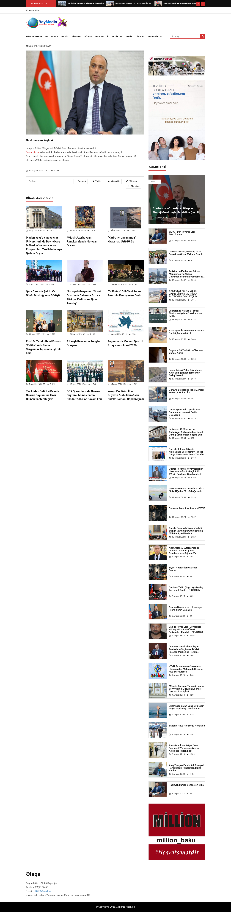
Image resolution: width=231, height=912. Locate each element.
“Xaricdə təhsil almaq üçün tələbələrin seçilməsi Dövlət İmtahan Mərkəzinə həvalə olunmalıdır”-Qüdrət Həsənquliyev (186, 649)
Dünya (88, 36)
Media (64, 36)
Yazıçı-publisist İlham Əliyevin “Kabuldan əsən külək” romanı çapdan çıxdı (126, 395)
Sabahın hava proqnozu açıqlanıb (187, 725)
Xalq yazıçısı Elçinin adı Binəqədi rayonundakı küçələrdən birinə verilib (186, 768)
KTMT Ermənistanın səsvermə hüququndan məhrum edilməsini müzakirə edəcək (186, 669)
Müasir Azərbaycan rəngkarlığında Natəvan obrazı (82, 241)
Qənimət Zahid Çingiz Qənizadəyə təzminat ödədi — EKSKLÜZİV (186, 589)
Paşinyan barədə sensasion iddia (186, 785)
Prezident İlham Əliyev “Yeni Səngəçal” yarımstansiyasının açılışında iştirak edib (184, 748)
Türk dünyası (34, 36)
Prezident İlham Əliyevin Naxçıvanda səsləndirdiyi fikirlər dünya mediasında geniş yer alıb (186, 452)
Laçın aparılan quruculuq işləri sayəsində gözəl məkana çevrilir (186, 253)
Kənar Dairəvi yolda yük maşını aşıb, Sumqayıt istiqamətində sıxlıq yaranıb (185, 373)
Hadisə (99, 36)
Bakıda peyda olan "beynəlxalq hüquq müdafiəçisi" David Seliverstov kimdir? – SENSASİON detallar (187, 630)
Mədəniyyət (155, 36)
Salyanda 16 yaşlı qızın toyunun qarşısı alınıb (186, 351)
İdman (141, 36)
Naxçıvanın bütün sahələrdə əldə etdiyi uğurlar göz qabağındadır (186, 490)
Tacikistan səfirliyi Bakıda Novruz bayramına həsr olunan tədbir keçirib (42, 395)
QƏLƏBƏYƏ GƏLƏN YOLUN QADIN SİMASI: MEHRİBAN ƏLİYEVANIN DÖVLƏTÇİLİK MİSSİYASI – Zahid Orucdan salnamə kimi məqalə (183, 294)
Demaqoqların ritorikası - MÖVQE (187, 508)
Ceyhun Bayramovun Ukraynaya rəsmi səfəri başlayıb (185, 608)
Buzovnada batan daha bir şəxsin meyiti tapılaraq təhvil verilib (186, 707)
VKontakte (115, 181)
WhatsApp (135, 186)
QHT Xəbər (51, 36)
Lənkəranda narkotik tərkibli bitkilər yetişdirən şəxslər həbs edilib (185, 313)
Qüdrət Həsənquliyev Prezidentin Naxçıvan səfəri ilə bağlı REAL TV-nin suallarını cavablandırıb (186, 472)
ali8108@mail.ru (42, 891)
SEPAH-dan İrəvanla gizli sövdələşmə (182, 233)
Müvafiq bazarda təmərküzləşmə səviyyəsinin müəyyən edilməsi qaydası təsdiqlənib (186, 689)
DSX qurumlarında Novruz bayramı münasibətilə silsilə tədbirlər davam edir (84, 395)
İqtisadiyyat (114, 36)
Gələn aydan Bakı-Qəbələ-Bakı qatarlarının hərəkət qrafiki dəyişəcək (185, 412)
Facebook (81, 181)
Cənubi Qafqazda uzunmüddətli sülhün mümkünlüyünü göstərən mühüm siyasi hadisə (186, 531)
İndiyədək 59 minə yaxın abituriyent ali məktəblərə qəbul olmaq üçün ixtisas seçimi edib (186, 432)
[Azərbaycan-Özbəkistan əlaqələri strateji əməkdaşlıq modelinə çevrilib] (158, 3)
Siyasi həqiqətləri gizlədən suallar (183, 569)
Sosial (130, 36)
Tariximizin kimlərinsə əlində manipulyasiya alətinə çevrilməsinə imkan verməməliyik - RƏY (187, 274)
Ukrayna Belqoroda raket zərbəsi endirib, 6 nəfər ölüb (186, 391)
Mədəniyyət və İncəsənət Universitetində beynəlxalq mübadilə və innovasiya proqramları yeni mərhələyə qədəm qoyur (44, 245)
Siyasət (76, 36)
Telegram (133, 181)
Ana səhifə (31, 46)
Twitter (98, 181)
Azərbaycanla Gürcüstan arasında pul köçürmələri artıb (186, 332)
